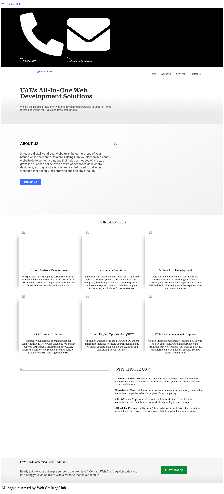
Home (153, 73)
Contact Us (195, 73)
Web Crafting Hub (10, 4)
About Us (166, 73)
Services (180, 73)
